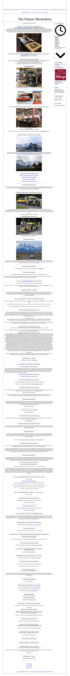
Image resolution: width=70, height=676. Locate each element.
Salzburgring (35, 211)
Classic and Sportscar (31, 439)
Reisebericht (29, 652)
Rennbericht (19, 154)
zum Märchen (40, 268)
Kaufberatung (24, 323)
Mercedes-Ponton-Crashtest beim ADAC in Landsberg (29, 175)
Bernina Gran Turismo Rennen (27, 152)
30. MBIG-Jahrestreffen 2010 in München (29, 177)
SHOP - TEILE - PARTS (35, 9)
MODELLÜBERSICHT (45, 9)
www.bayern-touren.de (44, 211)
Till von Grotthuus (29, 665)
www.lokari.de (47, 294)
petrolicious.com (38, 154)
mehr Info (40, 530)
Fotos (38, 262)
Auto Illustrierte (26, 366)
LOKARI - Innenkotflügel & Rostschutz (27, 129)
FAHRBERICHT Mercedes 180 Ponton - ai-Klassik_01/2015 (29, 374)
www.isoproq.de (42, 294)
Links (32, 12)
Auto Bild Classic (30, 412)
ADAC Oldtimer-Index (35, 188)
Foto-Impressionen (33, 235)
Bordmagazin (35, 366)
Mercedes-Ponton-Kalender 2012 (30, 579)
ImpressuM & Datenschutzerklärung (44, 671)
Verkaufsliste (57, 64)
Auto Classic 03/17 (25, 188)
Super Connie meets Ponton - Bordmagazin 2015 (29, 376)
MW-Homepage (34, 360)
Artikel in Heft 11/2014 (40, 439)
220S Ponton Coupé (21, 500)
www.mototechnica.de (36, 586)
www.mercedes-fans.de (30, 502)
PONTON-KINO (63, 9)
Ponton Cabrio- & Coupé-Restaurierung (34, 524)
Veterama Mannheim (24, 55)
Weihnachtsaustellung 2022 (29, 66)
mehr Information (21, 574)
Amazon (37, 390)
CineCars (31, 366)
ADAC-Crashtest (29, 663)
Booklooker (30, 462)
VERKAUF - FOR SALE (24, 9)
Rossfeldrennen (13, 448)
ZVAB (34, 462)
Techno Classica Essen (24, 476)
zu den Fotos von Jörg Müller (37, 545)
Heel (36, 462)
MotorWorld (43, 131)
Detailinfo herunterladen (36, 557)
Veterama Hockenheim (25, 54)
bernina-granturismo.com (30, 154)
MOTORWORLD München (28, 281)
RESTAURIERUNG (15, 9)
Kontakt (45, 12)
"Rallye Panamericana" (37, 628)
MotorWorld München (25, 235)
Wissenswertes (54, 9)
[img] (32, 4)
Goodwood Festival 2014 (22, 439)
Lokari (29, 631)
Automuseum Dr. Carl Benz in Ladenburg (24, 27)
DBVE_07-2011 (33, 599)
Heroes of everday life (59, 99)
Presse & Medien (26, 12)
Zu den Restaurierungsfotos (29, 406)
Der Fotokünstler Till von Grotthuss (29, 179)
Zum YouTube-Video (29, 420)
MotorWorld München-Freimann (23, 87)
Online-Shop (60, 67)
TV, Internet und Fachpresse (60, 105)
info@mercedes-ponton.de (30, 394)
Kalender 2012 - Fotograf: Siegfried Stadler (28, 181)
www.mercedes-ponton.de (29, 295)
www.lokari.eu (33, 537)
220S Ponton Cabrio (21, 508)
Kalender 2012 (29, 667)
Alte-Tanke (36, 129)
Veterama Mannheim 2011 (33, 590)
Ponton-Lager (38, 12)
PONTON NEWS (7, 9)
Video (29, 574)
